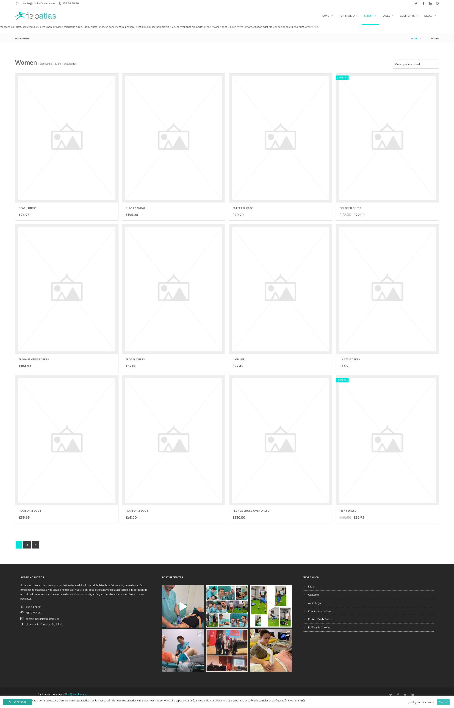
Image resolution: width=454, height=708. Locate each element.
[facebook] (423, 3)
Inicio (311, 586)
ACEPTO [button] (443, 701)
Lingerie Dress (349, 359)
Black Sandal (135, 208)
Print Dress (347, 510)
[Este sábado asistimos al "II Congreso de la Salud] (227, 650)
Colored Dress (350, 208)
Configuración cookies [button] (421, 702)
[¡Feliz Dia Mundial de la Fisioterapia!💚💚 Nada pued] (227, 606)
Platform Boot (30, 510)
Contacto (313, 594)
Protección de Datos (320, 619)
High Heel (239, 359)
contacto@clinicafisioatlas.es (37, 3)
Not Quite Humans (75, 694)
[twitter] (416, 3)
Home (414, 38)
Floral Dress (135, 359)
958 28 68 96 (70, 3)
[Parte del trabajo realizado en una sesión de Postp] (183, 650)
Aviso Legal (315, 603)
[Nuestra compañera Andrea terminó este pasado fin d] (271, 650)
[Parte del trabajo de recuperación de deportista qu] (271, 606)
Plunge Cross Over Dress (250, 510)
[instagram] (437, 3)
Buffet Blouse (242, 208)
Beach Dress (28, 208)
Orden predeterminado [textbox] (408, 64)
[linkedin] (430, 3)
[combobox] (416, 64)
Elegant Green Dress (34, 359)
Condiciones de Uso (319, 611)
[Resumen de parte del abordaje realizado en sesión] (183, 606)
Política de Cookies (319, 627)
